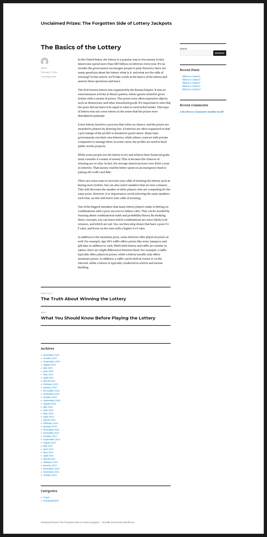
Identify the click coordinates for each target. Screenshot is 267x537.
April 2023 (48, 455)
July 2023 (48, 446)
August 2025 (49, 365)
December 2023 (51, 429)
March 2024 (49, 420)
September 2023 (51, 439)
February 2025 (50, 384)
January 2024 (50, 426)
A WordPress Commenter (193, 112)
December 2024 (51, 390)
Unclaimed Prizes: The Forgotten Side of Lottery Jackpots (106, 23)
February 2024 (50, 423)
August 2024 (49, 403)
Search (183, 48)
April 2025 (48, 378)
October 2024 (50, 397)
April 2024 (48, 416)
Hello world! (217, 112)
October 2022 (50, 475)
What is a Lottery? (191, 76)
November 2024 (51, 394)
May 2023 (48, 452)
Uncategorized (48, 76)
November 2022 (51, 472)
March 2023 (49, 459)
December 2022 (51, 468)
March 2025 (49, 381)
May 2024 (48, 413)
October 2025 (50, 358)
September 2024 (51, 400)
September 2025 (51, 361)
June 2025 (48, 371)
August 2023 (49, 442)
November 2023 (51, 433)
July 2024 (48, 407)
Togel (46, 497)
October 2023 (50, 436)
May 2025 (48, 374)
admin (44, 68)
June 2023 (48, 449)
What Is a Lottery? (191, 89)
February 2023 (50, 462)
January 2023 (50, 465)
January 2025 (50, 387)
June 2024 (48, 410)
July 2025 (48, 368)
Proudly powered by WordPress (118, 522)
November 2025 (51, 355)
